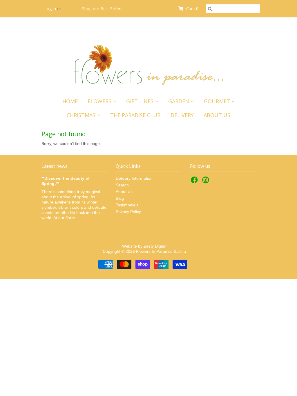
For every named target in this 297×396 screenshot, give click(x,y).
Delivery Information (134, 178)
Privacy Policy (128, 211)
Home (70, 101)
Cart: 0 (191, 8)
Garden (179, 101)
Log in (50, 8)
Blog (120, 198)
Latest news (54, 166)
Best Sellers (111, 8)
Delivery (182, 115)
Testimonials (127, 205)
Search (122, 185)
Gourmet (217, 101)
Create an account (61, 26)
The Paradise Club (135, 115)
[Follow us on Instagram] (206, 182)
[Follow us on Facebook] (195, 182)
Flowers (100, 101)
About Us (217, 115)
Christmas (82, 115)
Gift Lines (140, 101)
